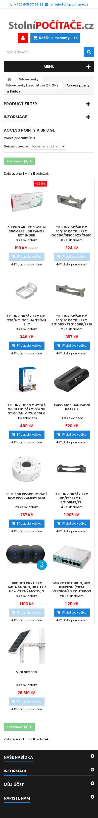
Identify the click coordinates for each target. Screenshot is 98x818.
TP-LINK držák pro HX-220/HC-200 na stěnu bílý (26, 320)
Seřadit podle (16, 146)
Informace (15, 117)
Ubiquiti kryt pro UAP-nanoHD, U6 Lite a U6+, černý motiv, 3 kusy (26, 589)
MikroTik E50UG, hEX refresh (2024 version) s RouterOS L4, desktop (72, 589)
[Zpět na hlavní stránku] (9, 79)
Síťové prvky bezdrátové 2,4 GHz (32, 85)
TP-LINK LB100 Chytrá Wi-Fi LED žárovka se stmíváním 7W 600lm (26, 409)
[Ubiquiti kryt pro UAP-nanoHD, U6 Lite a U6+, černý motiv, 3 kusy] (26, 557)
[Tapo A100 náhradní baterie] (71, 379)
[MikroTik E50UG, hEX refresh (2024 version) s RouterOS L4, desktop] (71, 557)
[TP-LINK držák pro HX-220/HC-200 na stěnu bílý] (26, 290)
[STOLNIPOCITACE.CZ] (49, 20)
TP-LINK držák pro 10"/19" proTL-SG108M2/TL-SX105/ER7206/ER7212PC (71, 500)
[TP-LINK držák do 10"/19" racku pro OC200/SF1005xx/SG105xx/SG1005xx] (71, 201)
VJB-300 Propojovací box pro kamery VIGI (26, 496)
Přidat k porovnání (28, 264)
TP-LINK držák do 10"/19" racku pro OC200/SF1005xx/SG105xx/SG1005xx (71, 231)
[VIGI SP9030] (26, 646)
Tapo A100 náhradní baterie (72, 407)
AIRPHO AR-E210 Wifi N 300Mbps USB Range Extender (26, 231)
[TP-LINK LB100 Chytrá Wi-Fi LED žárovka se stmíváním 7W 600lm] (26, 379)
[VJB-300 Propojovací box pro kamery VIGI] (26, 468)
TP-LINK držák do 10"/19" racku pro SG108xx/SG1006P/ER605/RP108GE (71, 320)
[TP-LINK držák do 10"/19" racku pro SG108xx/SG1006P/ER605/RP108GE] (71, 290)
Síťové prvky (28, 79)
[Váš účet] (23, 38)
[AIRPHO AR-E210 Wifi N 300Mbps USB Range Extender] (26, 201)
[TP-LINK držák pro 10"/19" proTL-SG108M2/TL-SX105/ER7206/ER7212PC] (71, 468)
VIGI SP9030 (26, 672)
